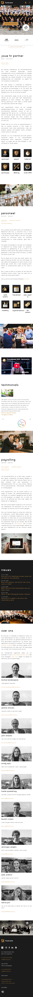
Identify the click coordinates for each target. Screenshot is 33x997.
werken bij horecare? (11, 23)
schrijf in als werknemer (8, 983)
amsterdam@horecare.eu (8, 882)
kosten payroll (5, 470)
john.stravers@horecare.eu (8, 742)
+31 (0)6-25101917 (6, 969)
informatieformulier (6, 979)
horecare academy (6, 223)
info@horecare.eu (6, 959)
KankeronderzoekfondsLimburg (20, 654)
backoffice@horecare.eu (8, 770)
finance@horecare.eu (7, 854)
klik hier (26, 279)
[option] (16, 404)
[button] (4, 336)
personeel (3, 216)
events (2, 58)
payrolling (3, 462)
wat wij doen (9, 58)
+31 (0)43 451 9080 (6, 957)
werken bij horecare (14, 220)
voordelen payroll (16, 467)
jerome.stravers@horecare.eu (9, 715)
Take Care (15, 656)
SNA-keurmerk (19, 523)
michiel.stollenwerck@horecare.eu (10, 687)
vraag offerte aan (6, 981)
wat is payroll (5, 467)
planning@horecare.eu (7, 798)
